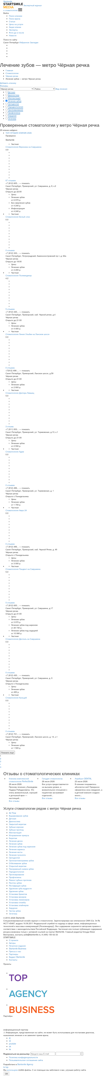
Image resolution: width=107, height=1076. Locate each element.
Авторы (12, 943)
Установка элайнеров (18, 905)
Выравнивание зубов (18, 815)
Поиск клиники (15, 15)
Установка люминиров (19, 899)
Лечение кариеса (17, 849)
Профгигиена (14, 112)
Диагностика (13, 95)
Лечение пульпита (17, 854)
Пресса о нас (15, 951)
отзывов (11, 180)
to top (5, 1067)
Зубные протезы (16, 829)
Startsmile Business (17, 948)
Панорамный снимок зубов (21, 868)
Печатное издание (17, 945)
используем (12, 1069)
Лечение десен (16, 840)
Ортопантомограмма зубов (21, 860)
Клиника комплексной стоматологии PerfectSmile (21, 780)
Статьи (12, 21)
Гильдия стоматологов (52, 778)
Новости (12, 35)
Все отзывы (14, 800)
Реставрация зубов (17, 885)
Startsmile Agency (25, 1064)
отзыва (10, 426)
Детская (11, 92)
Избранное (24, 42)
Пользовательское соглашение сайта (26, 1060)
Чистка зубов (15, 910)
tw (10, 1049)
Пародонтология (15, 106)
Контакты (13, 959)
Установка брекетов (18, 894)
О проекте (13, 940)
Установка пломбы (17, 902)
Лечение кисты (15, 852)
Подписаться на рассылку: (16, 1053)
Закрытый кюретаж (17, 824)
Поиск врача (14, 18)
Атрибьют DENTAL (83, 778)
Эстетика (12, 118)
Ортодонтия (13, 103)
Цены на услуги (16, 24)
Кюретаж (13, 838)
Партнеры (13, 954)
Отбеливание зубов (18, 863)
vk (10, 1040)
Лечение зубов (14, 100)
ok (10, 1046)
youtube (12, 1043)
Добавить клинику (8, 83)
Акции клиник (15, 27)
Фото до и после (16, 32)
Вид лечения (61, 88)
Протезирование (15, 109)
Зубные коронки (16, 826)
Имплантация (14, 97)
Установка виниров (17, 896)
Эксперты (13, 29)
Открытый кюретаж (17, 866)
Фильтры (4, 85)
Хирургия (12, 115)
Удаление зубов (16, 891)
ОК (6, 1073)
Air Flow (12, 813)
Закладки (34, 42)
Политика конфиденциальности (23, 1057)
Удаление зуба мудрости (20, 888)
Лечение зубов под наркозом (22, 846)
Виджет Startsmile (17, 956)
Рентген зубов (15, 882)
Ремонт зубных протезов (20, 880)
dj (9, 1038)
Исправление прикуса (19, 835)
